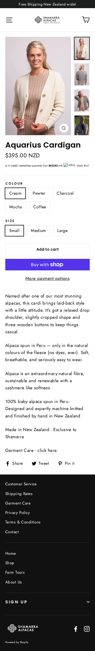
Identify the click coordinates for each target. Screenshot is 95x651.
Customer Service (21, 484)
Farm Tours (15, 572)
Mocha (15, 207)
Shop (10, 563)
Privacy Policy (17, 513)
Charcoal (65, 193)
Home (10, 553)
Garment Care (18, 503)
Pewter (39, 193)
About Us (13, 582)
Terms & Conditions (23, 522)
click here (47, 450)
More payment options (47, 278)
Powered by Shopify (16, 642)
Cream (15, 193)
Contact (12, 532)
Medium (38, 231)
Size (10, 221)
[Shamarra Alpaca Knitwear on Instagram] (87, 628)
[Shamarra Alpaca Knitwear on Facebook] (76, 628)
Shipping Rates (18, 494)
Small (14, 231)
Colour (14, 183)
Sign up (16, 602)
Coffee (39, 207)
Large (62, 231)
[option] (38, 86)
